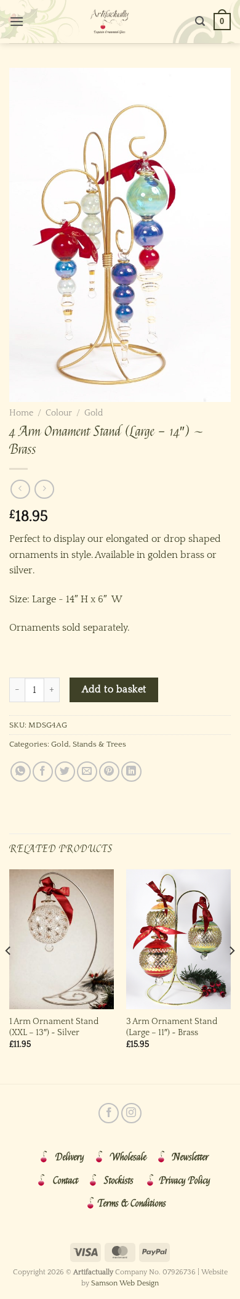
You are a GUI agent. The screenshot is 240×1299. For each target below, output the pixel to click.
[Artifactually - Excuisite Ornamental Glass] (109, 21)
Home (21, 413)
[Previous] (8, 975)
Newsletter (190, 1157)
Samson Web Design (125, 1283)
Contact (65, 1180)
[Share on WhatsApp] (20, 771)
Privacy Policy (184, 1180)
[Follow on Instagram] (131, 1113)
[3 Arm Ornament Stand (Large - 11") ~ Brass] (178, 939)
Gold (93, 413)
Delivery (69, 1157)
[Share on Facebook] (43, 771)
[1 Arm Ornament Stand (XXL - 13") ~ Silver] (61, 939)
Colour (59, 413)
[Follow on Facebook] (108, 1113)
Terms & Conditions (132, 1203)
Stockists (119, 1180)
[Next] (231, 975)
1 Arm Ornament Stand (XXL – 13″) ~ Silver (53, 1027)
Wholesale (128, 1157)
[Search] (200, 21)
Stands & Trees (99, 744)
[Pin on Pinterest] (109, 771)
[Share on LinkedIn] (131, 771)
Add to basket (114, 689)
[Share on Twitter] (65, 771)
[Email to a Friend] (87, 771)
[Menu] (16, 21)
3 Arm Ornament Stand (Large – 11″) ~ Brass (171, 1027)
